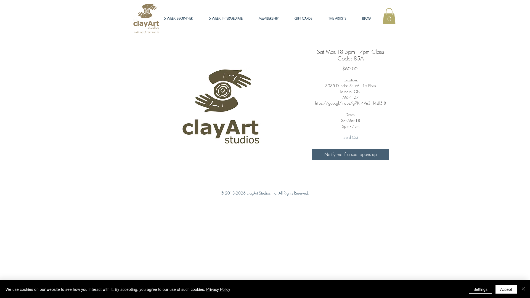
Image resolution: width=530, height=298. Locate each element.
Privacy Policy (218, 289)
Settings (480, 289)
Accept (506, 289)
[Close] (523, 289)
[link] (389, 16)
